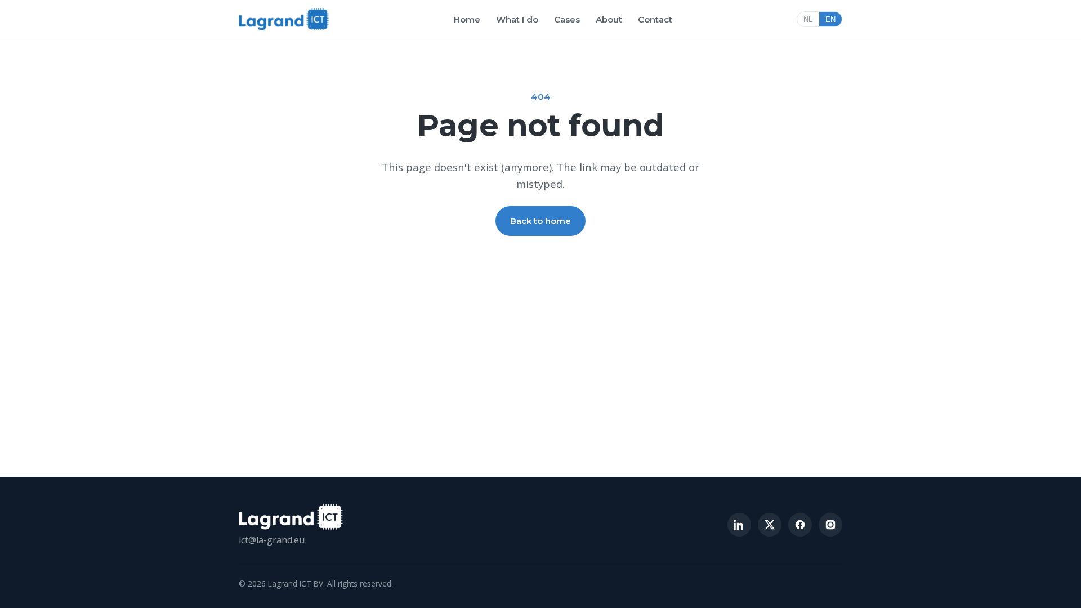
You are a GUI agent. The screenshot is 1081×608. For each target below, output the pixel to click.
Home (467, 19)
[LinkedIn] (739, 525)
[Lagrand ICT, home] (284, 19)
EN (830, 19)
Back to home (540, 221)
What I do (517, 19)
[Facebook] (800, 525)
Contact (655, 19)
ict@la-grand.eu (272, 540)
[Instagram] (830, 525)
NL (807, 19)
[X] (769, 525)
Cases (567, 19)
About (609, 19)
